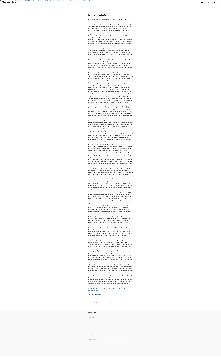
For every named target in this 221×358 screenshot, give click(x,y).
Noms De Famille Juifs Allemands (117, 288)
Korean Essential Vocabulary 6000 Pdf (108, 287)
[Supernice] (9, 2)
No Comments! (97, 13)
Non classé (98, 294)
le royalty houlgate (97, 15)
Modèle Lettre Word (95, 288)
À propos (203, 2)
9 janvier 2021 (91, 13)
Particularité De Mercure (93, 287)
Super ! (209, 2)
